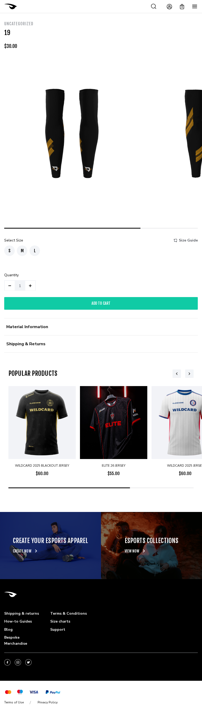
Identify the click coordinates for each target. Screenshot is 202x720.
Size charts (60, 621)
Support (57, 629)
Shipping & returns (21, 613)
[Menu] (194, 6)
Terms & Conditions (68, 613)
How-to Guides (18, 621)
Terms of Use (14, 702)
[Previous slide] (177, 373)
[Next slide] (189, 373)
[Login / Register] (169, 6)
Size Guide (188, 240)
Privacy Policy (48, 702)
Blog (8, 629)
